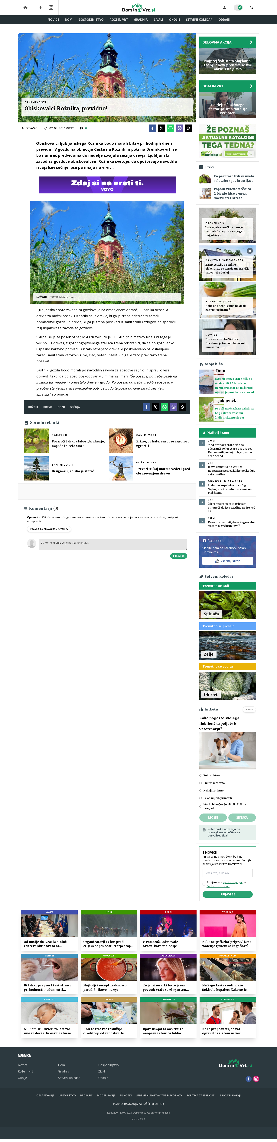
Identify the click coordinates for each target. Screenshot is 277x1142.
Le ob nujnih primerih (217, 798)
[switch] (238, 8)
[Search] (251, 7)
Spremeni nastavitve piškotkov (159, 1095)
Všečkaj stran (230, 561)
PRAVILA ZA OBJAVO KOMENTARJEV (49, 529)
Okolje (174, 20)
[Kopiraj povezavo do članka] (188, 128)
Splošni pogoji (230, 1095)
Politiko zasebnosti (218, 886)
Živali (158, 20)
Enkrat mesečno (214, 783)
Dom (68, 20)
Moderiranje (106, 1095)
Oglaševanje (45, 1095)
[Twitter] (161, 128)
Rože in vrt (119, 20)
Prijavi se (178, 556)
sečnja (75, 407)
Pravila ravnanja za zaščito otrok (138, 1104)
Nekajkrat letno (213, 790)
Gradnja (141, 20)
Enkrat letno (211, 775)
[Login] (224, 7)
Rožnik (33, 407)
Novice (53, 20)
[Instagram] (51, 7)
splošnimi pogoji (233, 882)
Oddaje (224, 20)
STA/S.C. (32, 128)
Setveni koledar (199, 20)
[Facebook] (40, 7)
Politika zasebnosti (201, 1095)
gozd (61, 407)
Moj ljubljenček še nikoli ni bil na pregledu (224, 806)
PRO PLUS (86, 1095)
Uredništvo (67, 1095)
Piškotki (126, 1095)
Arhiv (249, 709)
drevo (47, 407)
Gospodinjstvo (91, 20)
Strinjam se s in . (226, 884)
